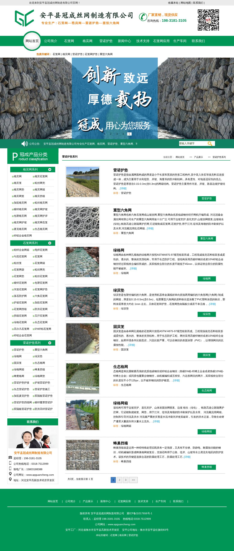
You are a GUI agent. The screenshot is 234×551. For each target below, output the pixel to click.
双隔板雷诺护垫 (44, 395)
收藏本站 (173, 2)
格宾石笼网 (41, 176)
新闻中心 (124, 41)
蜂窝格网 (19, 376)
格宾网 (88, 41)
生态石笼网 (41, 322)
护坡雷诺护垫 (42, 382)
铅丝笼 (18, 263)
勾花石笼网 (20, 256)
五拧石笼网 (41, 315)
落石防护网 (20, 295)
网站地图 (186, 2)
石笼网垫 (19, 276)
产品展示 (198, 157)
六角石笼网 (41, 295)
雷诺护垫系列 (32, 342)
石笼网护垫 (91, 54)
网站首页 (32, 41)
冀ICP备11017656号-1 (139, 513)
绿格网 (18, 356)
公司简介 (50, 41)
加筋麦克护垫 (21, 395)
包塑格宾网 (20, 215)
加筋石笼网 (41, 302)
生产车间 (179, 41)
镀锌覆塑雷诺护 (44, 402)
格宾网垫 (19, 189)
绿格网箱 (19, 369)
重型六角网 (106, 54)
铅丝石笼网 (41, 276)
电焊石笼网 (41, 249)
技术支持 (143, 41)
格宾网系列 (30, 169)
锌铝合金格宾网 (23, 235)
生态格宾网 (41, 228)
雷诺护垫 (106, 41)
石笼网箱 (40, 263)
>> (133, 480)
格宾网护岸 (41, 215)
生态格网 (40, 362)
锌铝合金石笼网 (23, 335)
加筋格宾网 (20, 202)
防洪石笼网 (41, 309)
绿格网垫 (40, 376)
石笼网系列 (30, 243)
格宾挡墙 (40, 196)
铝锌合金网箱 (21, 249)
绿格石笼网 (20, 322)
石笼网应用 (161, 41)
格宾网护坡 (41, 209)
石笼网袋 (19, 269)
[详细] (123, 188)
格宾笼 (18, 182)
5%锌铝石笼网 (43, 328)
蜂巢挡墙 (40, 369)
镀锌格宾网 (20, 209)
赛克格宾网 (20, 228)
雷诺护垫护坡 (21, 382)
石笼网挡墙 (20, 309)
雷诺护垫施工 (42, 389)
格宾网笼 (19, 196)
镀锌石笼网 (20, 282)
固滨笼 (18, 362)
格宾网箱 (40, 189)
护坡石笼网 (20, 302)
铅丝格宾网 (41, 202)
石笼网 (69, 41)
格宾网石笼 (41, 222)
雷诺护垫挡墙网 (23, 402)
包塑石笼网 (41, 282)
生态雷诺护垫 (21, 389)
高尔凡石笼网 (21, 328)
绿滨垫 (38, 356)
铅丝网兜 (40, 182)
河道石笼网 (20, 289)
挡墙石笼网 (20, 315)
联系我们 (198, 2)
